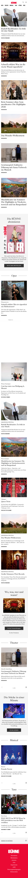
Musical (11, 5)
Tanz (16, 5)
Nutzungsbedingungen (14, 869)
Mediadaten (14, 858)
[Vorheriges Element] (2, 687)
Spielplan (25, 5)
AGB (14, 867)
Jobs (14, 862)
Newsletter (14, 855)
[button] (23, 2)
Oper (2, 5)
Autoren (14, 860)
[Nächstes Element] (26, 687)
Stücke (20, 5)
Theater (6, 5)
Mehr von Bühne (6, 841)
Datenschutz (14, 872)
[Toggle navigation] (26, 2)
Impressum (14, 865)
